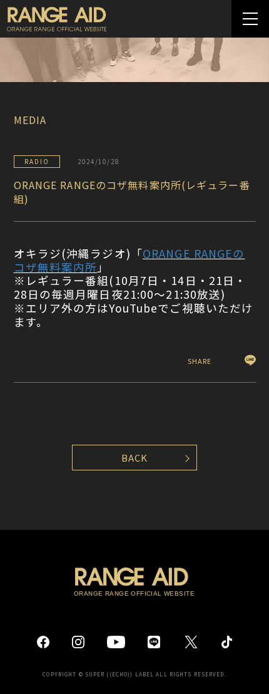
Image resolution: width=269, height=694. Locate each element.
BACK (134, 457)
